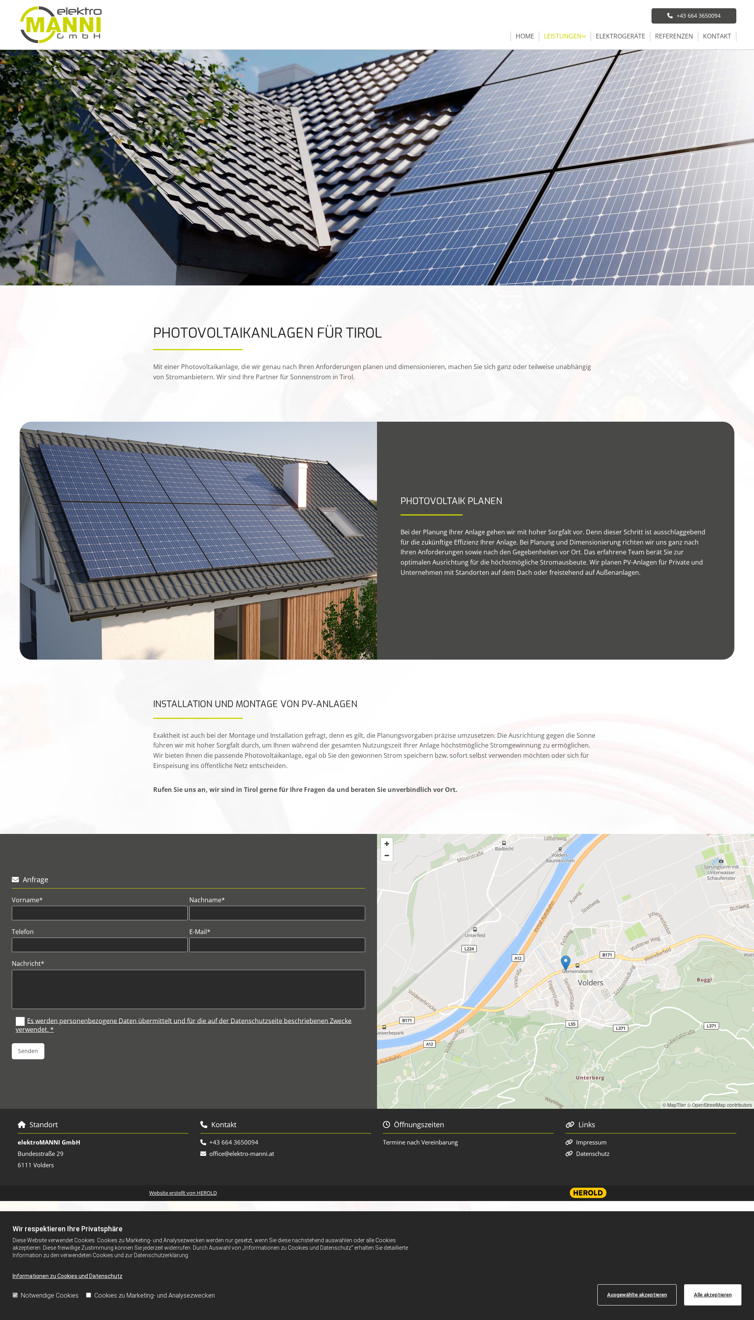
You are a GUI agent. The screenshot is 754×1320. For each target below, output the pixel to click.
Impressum (591, 1142)
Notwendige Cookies (50, 1295)
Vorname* (27, 900)
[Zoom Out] (387, 855)
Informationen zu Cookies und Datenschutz (68, 1276)
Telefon (23, 932)
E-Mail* (199, 932)
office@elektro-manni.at (241, 1153)
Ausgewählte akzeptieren (637, 1295)
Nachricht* (28, 963)
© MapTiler (674, 1104)
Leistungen (563, 36)
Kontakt (717, 36)
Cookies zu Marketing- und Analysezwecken (154, 1295)
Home (525, 36)
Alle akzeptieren (713, 1295)
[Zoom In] (387, 844)
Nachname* (207, 900)
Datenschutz (592, 1153)
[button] (694, 15)
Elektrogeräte (620, 36)
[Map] (565, 971)
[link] (565, 36)
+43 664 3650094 (233, 1142)
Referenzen (674, 36)
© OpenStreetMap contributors (719, 1104)
